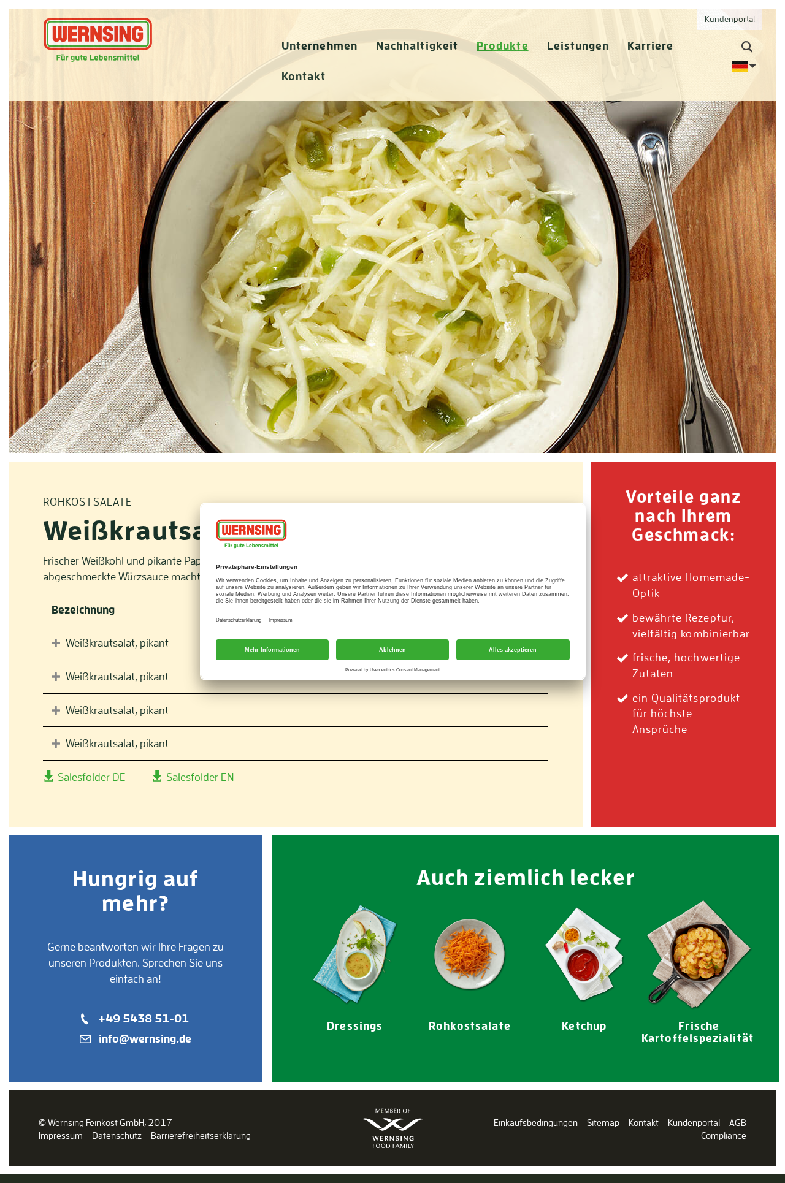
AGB (737, 1122)
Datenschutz (117, 1135)
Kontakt (303, 76)
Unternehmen (319, 45)
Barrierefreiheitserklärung (201, 1135)
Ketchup (584, 1025)
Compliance (723, 1135)
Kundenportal (694, 1122)
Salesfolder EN (199, 776)
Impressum (61, 1135)
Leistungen (578, 45)
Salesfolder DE (90, 776)
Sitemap (603, 1122)
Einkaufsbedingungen (536, 1122)
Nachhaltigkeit (417, 45)
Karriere (650, 45)
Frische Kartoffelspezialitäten (704, 1031)
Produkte (503, 45)
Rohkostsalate (470, 1025)
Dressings (355, 1025)
